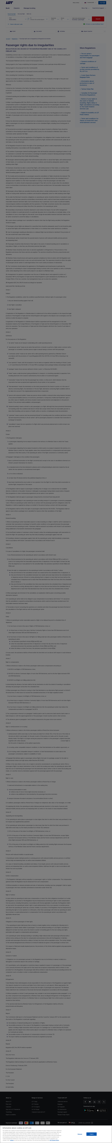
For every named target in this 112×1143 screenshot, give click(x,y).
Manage (80, 1134)
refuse (12, 1140)
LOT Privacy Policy (54, 1140)
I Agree (91, 1134)
